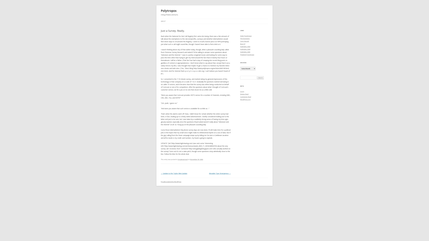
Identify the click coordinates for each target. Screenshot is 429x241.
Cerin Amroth (244, 41)
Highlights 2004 (245, 49)
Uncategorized (183, 159)
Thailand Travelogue (247, 55)
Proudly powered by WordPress (171, 182)
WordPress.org (245, 100)
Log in (242, 91)
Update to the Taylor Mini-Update (174, 173)
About (163, 21)
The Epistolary (245, 39)
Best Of (242, 44)
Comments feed (245, 97)
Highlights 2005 (245, 52)
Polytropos (169, 11)
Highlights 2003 (245, 47)
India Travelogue (246, 36)
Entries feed (244, 94)
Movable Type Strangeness (220, 173)
